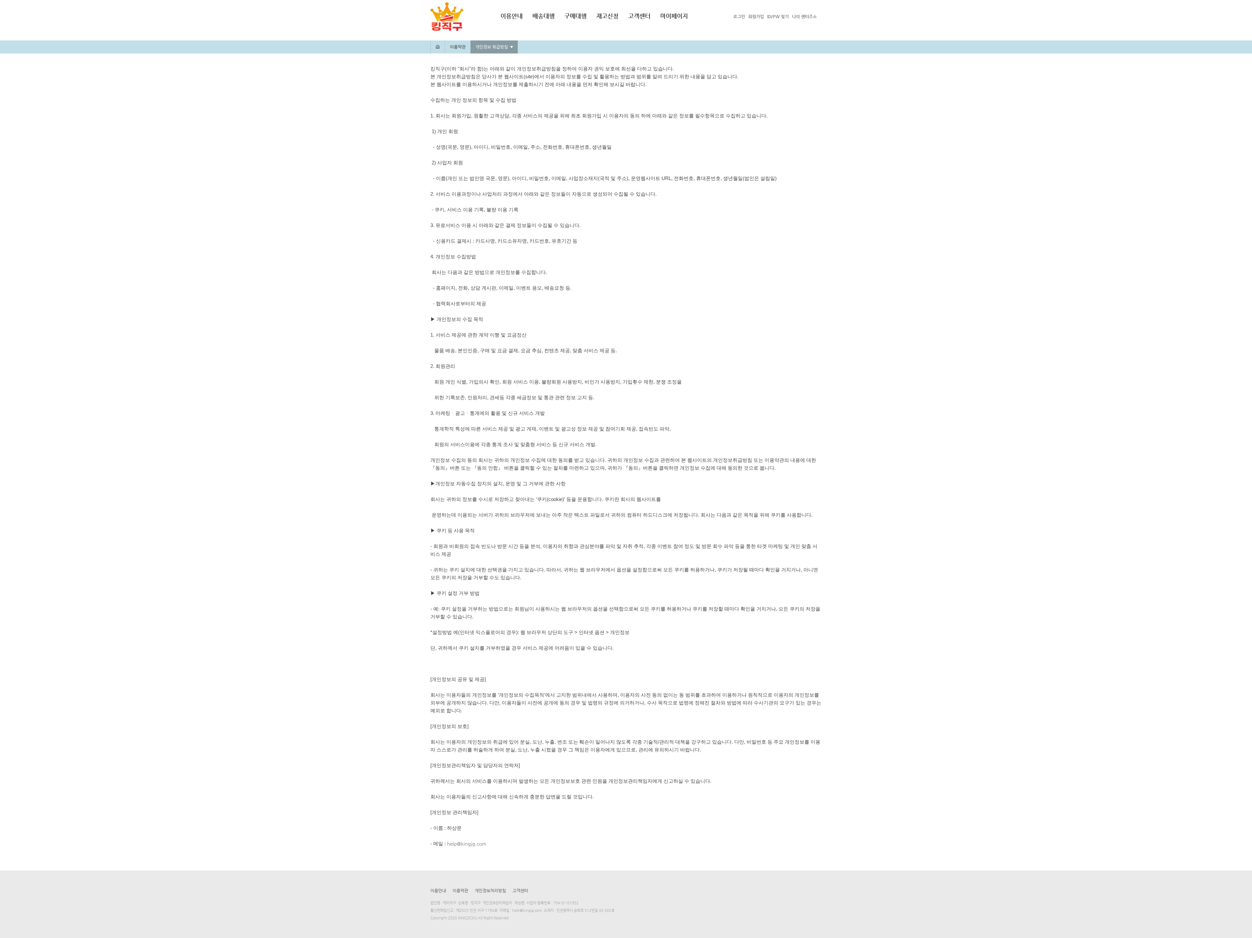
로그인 (739, 16)
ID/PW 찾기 (778, 16)
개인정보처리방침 (490, 890)
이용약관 (460, 890)
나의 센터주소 (804, 16)
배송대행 (543, 15)
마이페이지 (674, 15)
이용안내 (511, 15)
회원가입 (756, 16)
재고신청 (607, 15)
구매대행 (575, 15)
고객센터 (639, 15)
